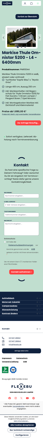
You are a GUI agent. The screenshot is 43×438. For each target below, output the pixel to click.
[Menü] (38, 3)
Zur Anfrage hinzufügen (28, 123)
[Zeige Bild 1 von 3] (18, 47)
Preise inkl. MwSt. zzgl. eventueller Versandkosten (21, 114)
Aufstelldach (8, 298)
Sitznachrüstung (10, 309)
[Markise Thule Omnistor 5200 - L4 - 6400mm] (22, 37)
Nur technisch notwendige (22, 430)
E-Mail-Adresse (10, 201)
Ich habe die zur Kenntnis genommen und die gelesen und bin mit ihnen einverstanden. (22, 248)
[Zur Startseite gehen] (7, 3)
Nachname (8, 192)
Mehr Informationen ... (21, 421)
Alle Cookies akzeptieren (22, 425)
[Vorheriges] (3, 37)
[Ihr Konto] (25, 3)
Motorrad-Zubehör (11, 302)
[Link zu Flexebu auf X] (21, 398)
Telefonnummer (10, 211)
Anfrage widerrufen (21, 351)
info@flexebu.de (15, 344)
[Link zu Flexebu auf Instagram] (15, 398)
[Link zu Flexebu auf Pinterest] (33, 398)
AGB (33, 249)
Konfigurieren (22, 435)
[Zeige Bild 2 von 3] (21, 47)
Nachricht (8, 220)
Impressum (7, 358)
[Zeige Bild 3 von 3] (25, 47)
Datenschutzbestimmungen (20, 245)
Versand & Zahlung (10, 362)
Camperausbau (9, 306)
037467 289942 (15, 341)
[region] (21, 37)
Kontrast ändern (10, 313)
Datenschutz (22, 358)
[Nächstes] (39, 37)
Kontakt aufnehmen (21, 272)
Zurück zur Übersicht (27, 16)
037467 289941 (14, 338)
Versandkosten (19, 406)
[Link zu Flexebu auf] (9, 398)
